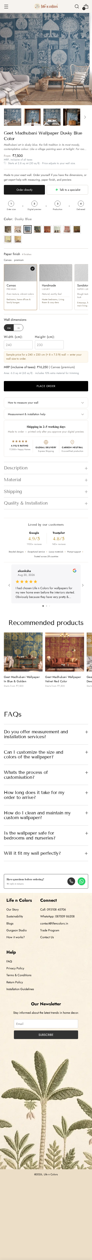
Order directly (24, 190)
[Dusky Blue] (28, 229)
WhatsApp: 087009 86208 (57, 916)
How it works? (15, 937)
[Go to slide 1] (43, 606)
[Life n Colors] (46, 6)
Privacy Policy (15, 968)
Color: (18, 219)
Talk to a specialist (70, 190)
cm (9, 328)
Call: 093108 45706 (53, 909)
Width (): (13, 336)
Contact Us (47, 937)
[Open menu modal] (6, 6)
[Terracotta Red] (67, 229)
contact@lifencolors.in (54, 923)
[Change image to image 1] (12, 117)
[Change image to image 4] (71, 117)
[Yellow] (18, 239)
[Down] (85, 117)
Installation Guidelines (20, 989)
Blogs (9, 923)
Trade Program (49, 930)
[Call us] (71, 881)
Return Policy (14, 982)
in (19, 328)
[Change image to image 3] (52, 117)
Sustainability (14, 916)
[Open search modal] (76, 6)
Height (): (45, 336)
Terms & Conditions (18, 975)
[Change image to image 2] (32, 117)
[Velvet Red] (47, 229)
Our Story (12, 909)
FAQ (9, 961)
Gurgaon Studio (16, 930)
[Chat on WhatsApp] (81, 881)
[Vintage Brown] (8, 229)
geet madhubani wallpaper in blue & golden (22, 679)
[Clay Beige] (18, 229)
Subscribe (46, 1035)
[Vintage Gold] (77, 229)
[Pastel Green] (57, 229)
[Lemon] (8, 239)
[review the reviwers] (74, 571)
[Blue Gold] (37, 229)
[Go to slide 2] (46, 606)
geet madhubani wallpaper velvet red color (63, 679)
